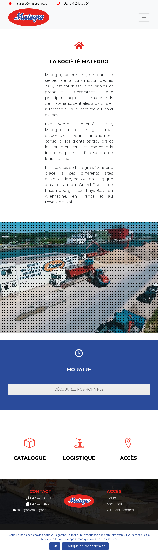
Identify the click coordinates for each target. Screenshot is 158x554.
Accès (128, 458)
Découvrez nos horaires (79, 389)
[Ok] (153, 542)
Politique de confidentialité (85, 546)
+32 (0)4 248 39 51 (76, 3)
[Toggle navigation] (144, 17)
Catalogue (30, 458)
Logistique (79, 458)
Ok (55, 546)
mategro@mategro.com (32, 3)
